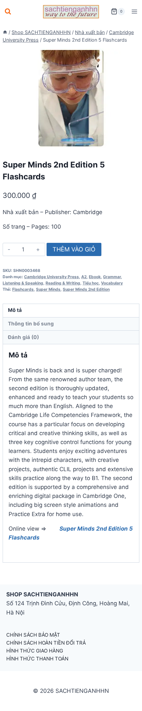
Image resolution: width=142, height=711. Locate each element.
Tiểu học (91, 283)
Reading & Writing (63, 283)
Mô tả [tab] (15, 310)
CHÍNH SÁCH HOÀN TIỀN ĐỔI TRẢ (46, 643)
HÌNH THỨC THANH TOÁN (37, 658)
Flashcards (23, 289)
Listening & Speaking (23, 283)
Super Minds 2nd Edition (86, 289)
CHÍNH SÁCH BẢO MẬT (33, 635)
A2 (84, 276)
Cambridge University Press (51, 276)
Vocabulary (112, 283)
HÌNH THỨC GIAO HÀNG (34, 651)
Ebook (95, 276)
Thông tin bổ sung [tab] (31, 323)
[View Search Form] (8, 11)
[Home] (5, 32)
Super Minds (48, 289)
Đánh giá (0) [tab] (23, 337)
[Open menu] (134, 11)
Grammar (112, 276)
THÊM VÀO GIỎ (74, 249)
